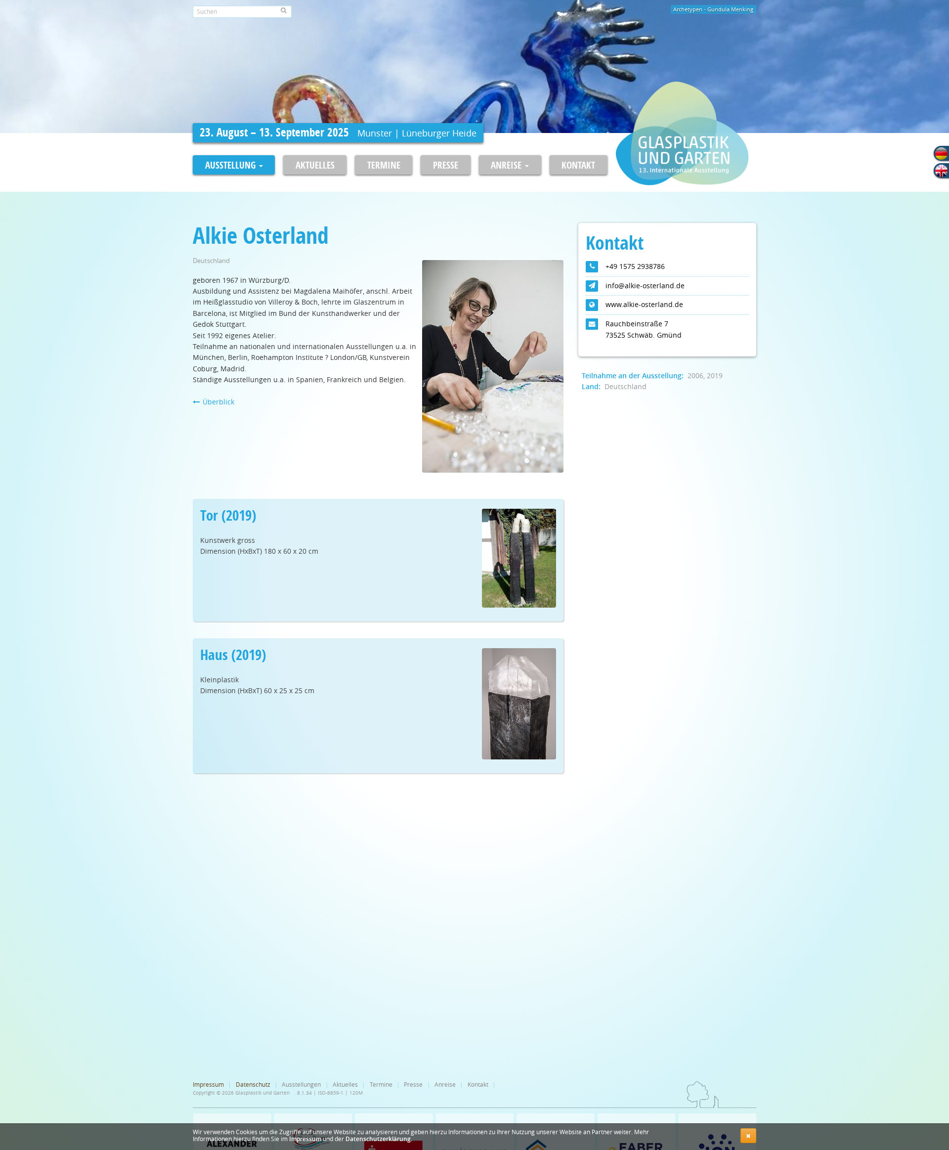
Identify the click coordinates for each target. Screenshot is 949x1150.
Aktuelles (315, 165)
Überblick (217, 401)
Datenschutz (253, 1084)
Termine (383, 165)
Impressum (305, 1139)
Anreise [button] (507, 165)
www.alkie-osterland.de (644, 304)
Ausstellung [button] (231, 165)
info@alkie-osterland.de (645, 285)
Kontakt (578, 165)
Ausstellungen (301, 1084)
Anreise (445, 1084)
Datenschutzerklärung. (378, 1139)
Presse (445, 165)
